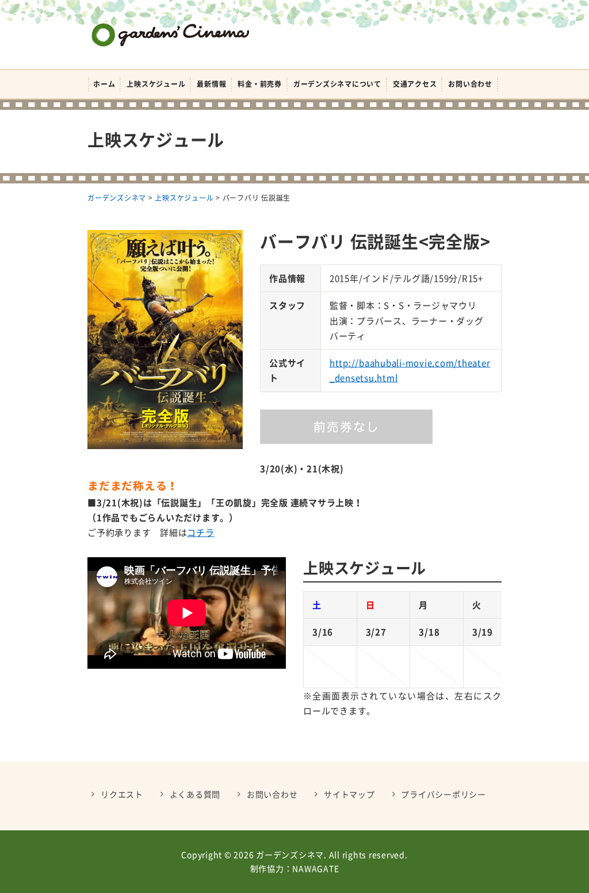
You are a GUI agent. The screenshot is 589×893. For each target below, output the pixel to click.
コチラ (200, 532)
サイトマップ (349, 794)
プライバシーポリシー (443, 794)
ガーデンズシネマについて (337, 84)
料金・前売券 (260, 84)
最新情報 (211, 84)
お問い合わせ (470, 84)
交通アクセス (415, 84)
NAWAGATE (315, 868)
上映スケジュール (156, 84)
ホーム (104, 84)
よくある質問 (195, 794)
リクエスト (122, 794)
